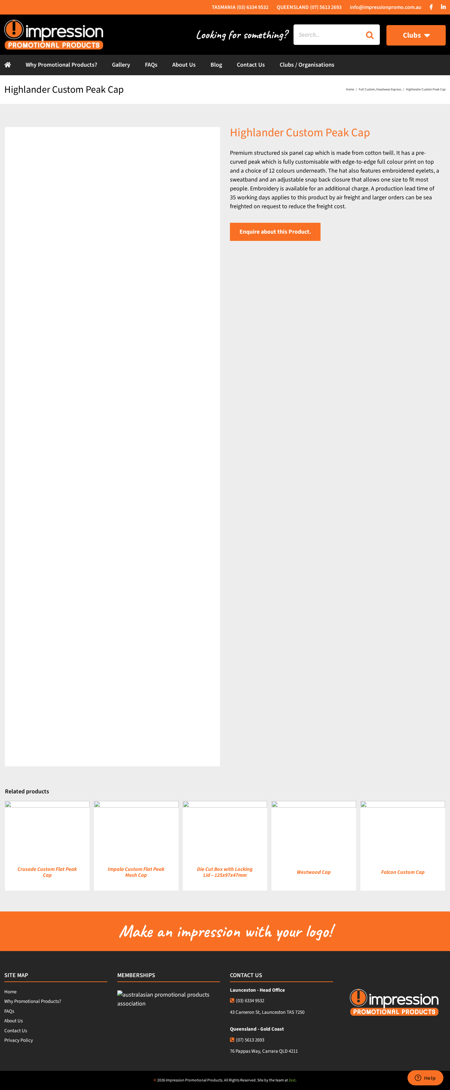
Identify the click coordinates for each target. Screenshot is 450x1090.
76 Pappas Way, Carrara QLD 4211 (264, 1051)
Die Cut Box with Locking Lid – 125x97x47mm (225, 872)
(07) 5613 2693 (250, 1040)
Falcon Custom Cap (403, 872)
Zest (292, 1080)
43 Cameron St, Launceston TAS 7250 (267, 1012)
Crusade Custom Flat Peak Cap (47, 872)
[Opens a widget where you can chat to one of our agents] (425, 1078)
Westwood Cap (314, 872)
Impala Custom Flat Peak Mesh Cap (136, 872)
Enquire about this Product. (275, 232)
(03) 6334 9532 (250, 1000)
